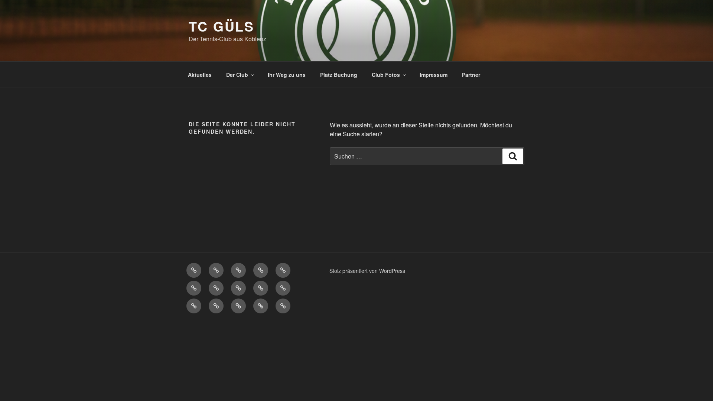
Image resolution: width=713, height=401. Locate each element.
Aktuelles (200, 74)
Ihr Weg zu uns (287, 74)
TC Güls (221, 26)
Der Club (237, 74)
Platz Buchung (338, 74)
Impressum (433, 74)
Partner (471, 74)
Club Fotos (386, 74)
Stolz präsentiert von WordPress (367, 270)
